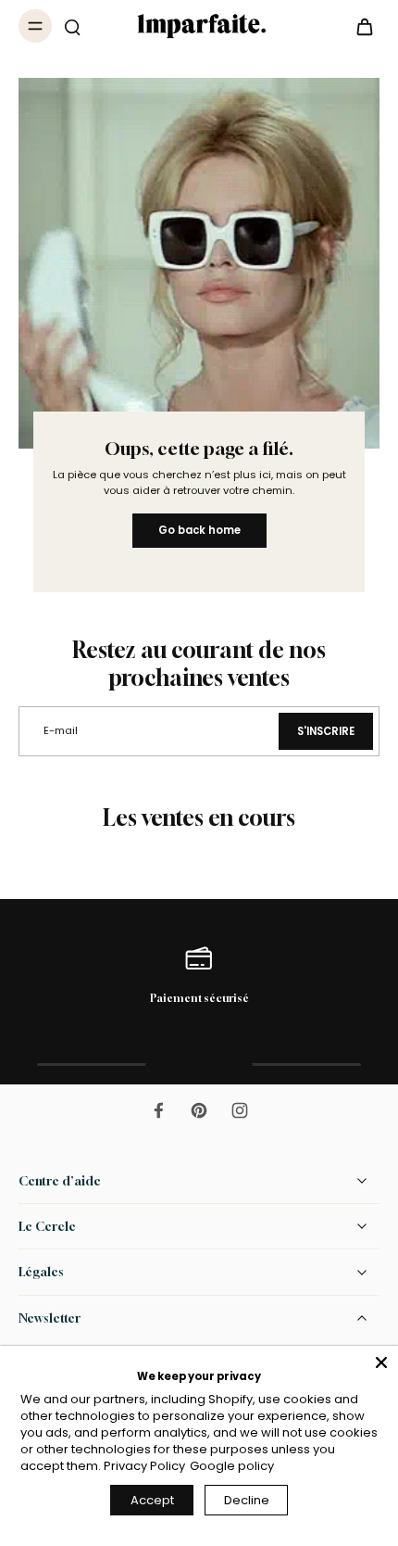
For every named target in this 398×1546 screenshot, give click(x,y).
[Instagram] (239, 1110)
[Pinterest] (199, 1110)
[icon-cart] (359, 25)
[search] (72, 25)
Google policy (232, 1466)
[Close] (381, 1362)
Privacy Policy (144, 1466)
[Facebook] (158, 1110)
